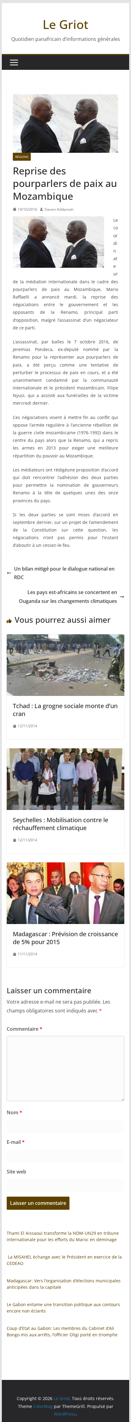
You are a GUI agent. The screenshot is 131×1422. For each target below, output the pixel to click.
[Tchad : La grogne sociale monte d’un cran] (65, 638)
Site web (16, 1171)
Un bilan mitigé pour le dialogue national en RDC (64, 573)
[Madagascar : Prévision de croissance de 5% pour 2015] (65, 866)
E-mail (16, 1142)
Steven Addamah (58, 209)
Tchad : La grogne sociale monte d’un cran (65, 710)
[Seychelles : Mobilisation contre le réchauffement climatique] (65, 752)
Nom (14, 1112)
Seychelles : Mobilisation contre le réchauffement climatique (60, 824)
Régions (21, 157)
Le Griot (65, 24)
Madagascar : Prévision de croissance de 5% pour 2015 (65, 938)
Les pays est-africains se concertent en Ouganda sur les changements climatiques (68, 596)
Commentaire (24, 1029)
